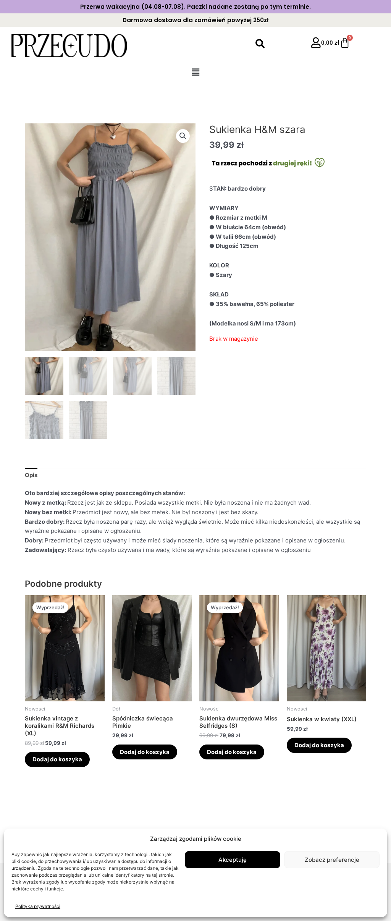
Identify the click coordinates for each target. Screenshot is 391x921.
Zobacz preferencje (332, 859)
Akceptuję (232, 859)
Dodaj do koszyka (57, 759)
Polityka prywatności (37, 906)
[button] (195, 72)
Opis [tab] (31, 475)
